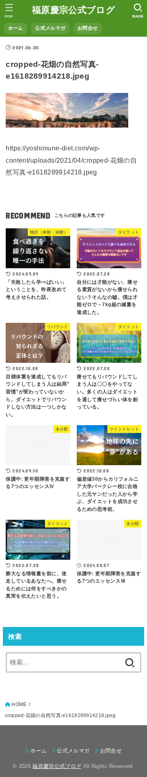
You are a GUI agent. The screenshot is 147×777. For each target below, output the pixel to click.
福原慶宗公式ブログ (73, 10)
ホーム (15, 28)
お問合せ (88, 28)
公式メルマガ (50, 28)
